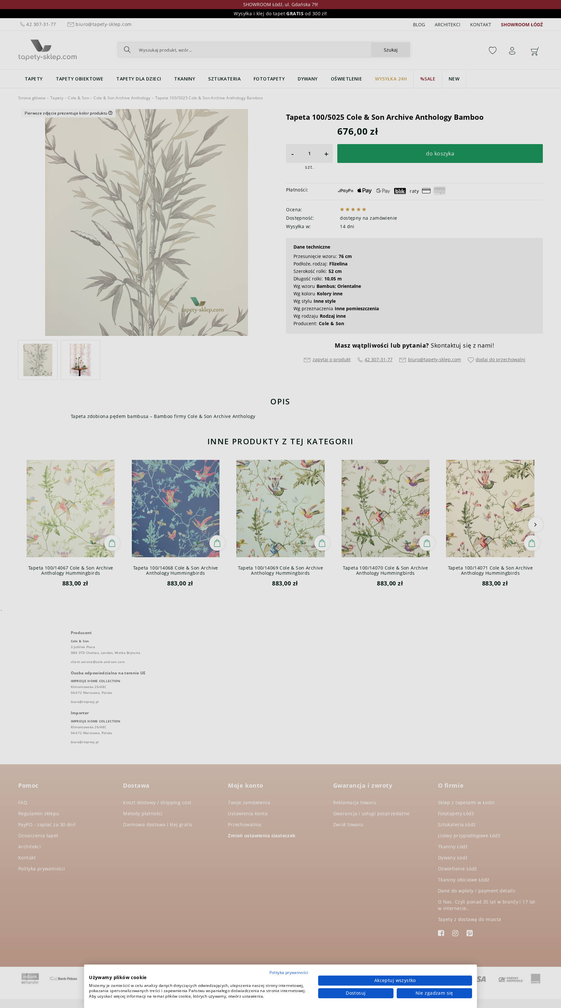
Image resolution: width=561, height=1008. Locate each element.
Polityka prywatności (288, 972)
